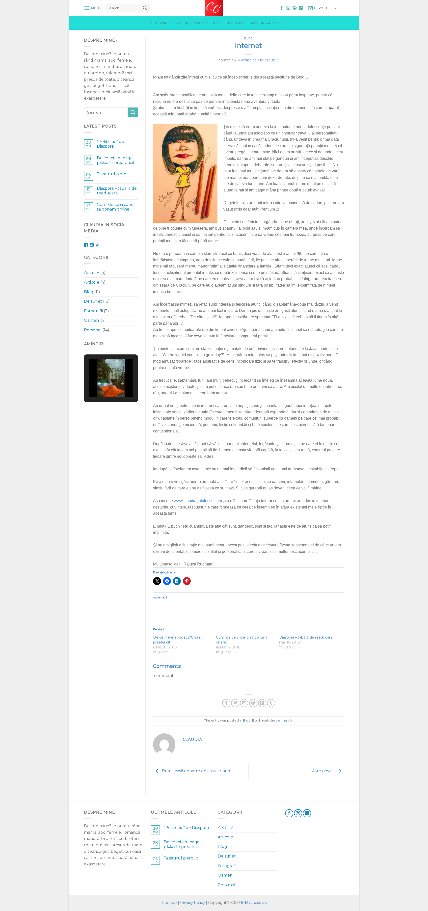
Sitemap (169, 902)
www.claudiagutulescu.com (198, 501)
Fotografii (93, 311)
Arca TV (268, 23)
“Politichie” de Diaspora (110, 144)
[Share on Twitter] (235, 703)
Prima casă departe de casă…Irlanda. (197, 771)
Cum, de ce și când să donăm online (115, 207)
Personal (159, 23)
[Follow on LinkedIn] (301, 8)
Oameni (92, 320)
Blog (88, 292)
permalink (284, 720)
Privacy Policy (192, 902)
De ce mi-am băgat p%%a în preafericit (115, 160)
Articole (91, 282)
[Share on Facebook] (226, 703)
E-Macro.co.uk (254, 902)
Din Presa (245, 23)
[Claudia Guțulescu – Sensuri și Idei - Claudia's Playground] (214, 8)
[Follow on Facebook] (282, 8)
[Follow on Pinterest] (294, 8)
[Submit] (145, 8)
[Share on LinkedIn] (262, 703)
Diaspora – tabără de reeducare (117, 190)
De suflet (220, 23)
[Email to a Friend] (244, 703)
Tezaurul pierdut (114, 174)
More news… (323, 771)
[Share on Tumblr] (271, 703)
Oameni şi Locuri (190, 23)
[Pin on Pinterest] (253, 703)
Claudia (271, 60)
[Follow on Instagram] (288, 8)
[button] (99, 383)
